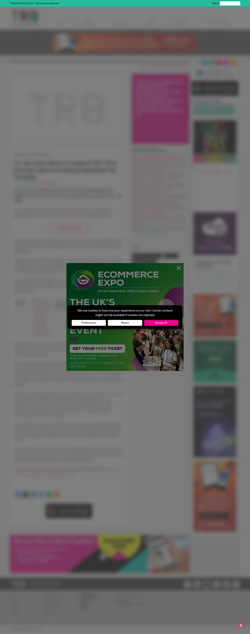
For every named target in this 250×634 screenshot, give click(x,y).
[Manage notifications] (241, 625)
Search (215, 3)
